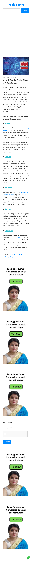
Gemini (8, 156)
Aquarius (8, 187)
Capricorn (9, 230)
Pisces (7, 123)
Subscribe (7, 442)
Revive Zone (16, 4)
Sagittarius (9, 209)
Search (25, 11)
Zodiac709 (13, 77)
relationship (16, 237)
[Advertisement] (16, 37)
